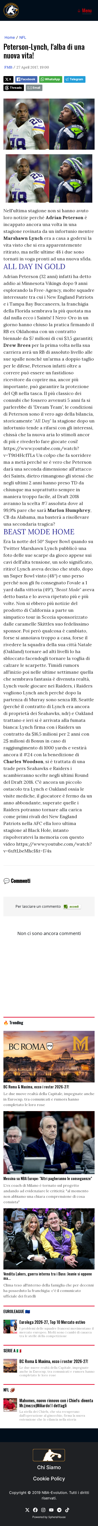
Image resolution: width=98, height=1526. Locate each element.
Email (36, 87)
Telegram (76, 79)
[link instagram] (43, 1509)
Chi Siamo (49, 1467)
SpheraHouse (57, 1517)
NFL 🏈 (9, 1390)
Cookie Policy (49, 1479)
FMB (8, 67)
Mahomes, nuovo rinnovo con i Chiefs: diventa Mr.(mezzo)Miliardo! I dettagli (56, 1402)
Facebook (28, 79)
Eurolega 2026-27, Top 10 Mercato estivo (52, 1322)
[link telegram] (59, 1509)
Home (10, 37)
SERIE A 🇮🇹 (12, 1350)
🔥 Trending (13, 1022)
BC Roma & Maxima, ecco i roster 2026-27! (53, 1361)
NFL (22, 37)
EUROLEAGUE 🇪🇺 (16, 1311)
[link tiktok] (67, 1509)
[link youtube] (51, 1509)
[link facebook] (35, 1509)
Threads (16, 87)
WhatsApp (52, 79)
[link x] (27, 1509)
